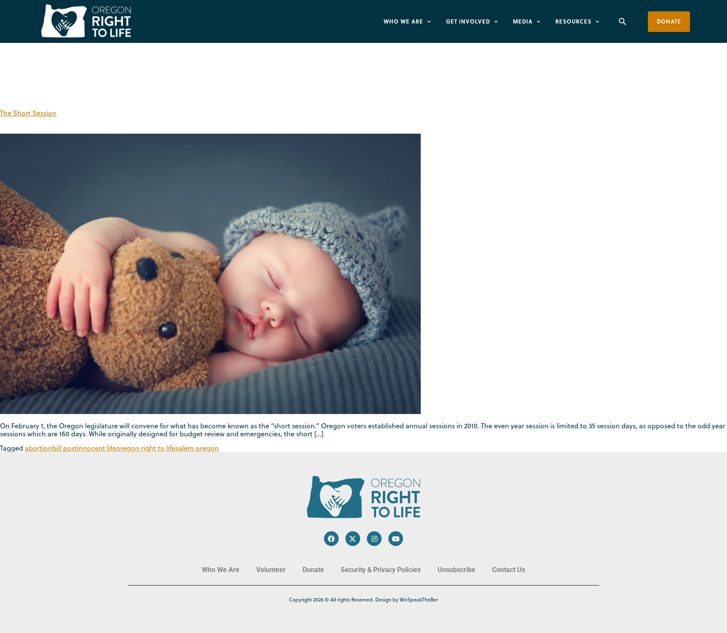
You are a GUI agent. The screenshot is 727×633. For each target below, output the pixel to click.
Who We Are (403, 21)
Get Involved (468, 21)
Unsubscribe (456, 570)
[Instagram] (374, 538)
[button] (622, 21)
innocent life (96, 448)
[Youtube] (395, 538)
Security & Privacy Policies (381, 570)
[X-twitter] (352, 538)
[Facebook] (331, 538)
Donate (313, 570)
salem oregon (197, 448)
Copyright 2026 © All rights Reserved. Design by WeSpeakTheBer (363, 599)
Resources (573, 21)
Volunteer (271, 570)
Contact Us (508, 570)
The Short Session (28, 113)
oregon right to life (145, 448)
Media (523, 21)
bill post (64, 448)
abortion (38, 448)
